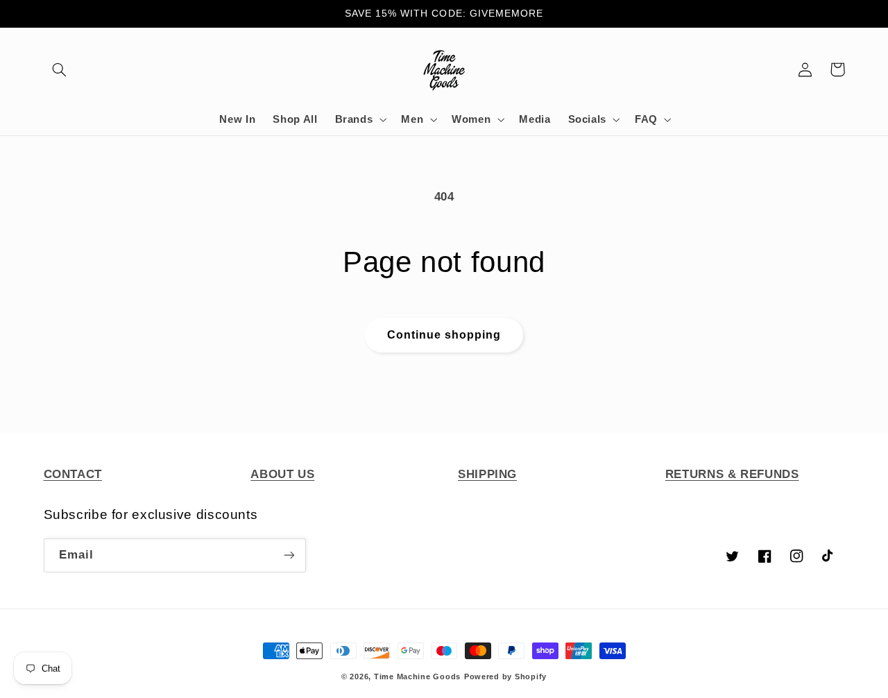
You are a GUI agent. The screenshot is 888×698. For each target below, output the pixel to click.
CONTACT (73, 474)
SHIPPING (487, 474)
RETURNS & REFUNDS (732, 474)
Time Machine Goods (417, 676)
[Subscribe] (289, 555)
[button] (60, 69)
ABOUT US (282, 474)
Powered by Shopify (505, 676)
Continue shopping (444, 335)
